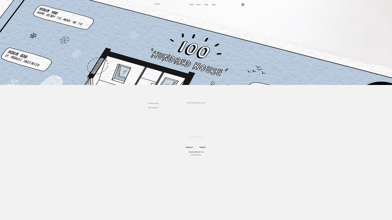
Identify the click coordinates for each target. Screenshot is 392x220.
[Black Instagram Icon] (243, 4)
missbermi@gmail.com (196, 152)
